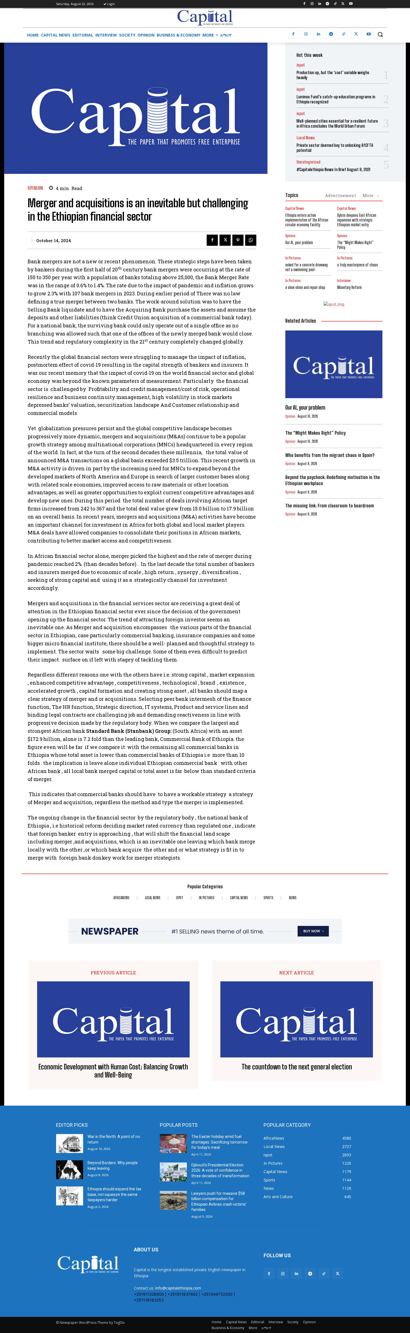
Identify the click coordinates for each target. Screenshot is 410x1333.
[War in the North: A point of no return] (69, 1143)
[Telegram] (327, 4)
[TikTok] (335, 4)
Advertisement (340, 195)
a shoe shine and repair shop (305, 287)
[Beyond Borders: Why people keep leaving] (69, 1169)
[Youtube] (351, 4)
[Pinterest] (237, 240)
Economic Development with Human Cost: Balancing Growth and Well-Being (113, 1071)
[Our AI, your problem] (333, 364)
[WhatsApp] (250, 240)
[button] (380, 34)
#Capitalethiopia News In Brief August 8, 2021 (333, 169)
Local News (305, 138)
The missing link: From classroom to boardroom (329, 506)
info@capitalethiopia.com (178, 1288)
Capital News (294, 208)
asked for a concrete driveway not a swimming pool (306, 267)
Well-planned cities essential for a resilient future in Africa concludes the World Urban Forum (337, 123)
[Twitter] (343, 4)
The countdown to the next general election (297, 1067)
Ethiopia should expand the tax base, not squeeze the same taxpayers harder (114, 1194)
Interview (344, 281)
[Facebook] (304, 4)
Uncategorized (308, 162)
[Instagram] (312, 4)
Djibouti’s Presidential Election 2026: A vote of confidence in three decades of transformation (220, 1170)
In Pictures (293, 258)
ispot (300, 65)
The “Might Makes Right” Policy (355, 245)
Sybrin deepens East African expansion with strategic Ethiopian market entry (356, 220)
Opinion (35, 188)
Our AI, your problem (299, 242)
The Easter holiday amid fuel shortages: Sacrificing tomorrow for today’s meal (219, 1142)
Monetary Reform (349, 287)
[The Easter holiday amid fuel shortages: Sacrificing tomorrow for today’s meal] (173, 1143)
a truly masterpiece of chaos (357, 264)
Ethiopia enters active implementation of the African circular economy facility (306, 220)
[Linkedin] (320, 4)
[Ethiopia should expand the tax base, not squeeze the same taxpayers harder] (69, 1195)
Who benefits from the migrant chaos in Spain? (329, 455)
